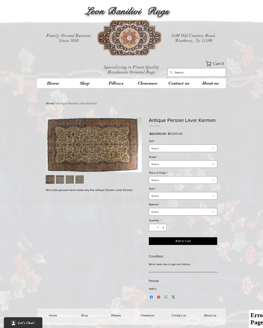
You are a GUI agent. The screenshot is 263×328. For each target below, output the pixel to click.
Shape (153, 156)
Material (154, 204)
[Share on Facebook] (151, 297)
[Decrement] (151, 227)
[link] (216, 63)
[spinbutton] (157, 227)
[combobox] (183, 148)
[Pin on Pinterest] (158, 297)
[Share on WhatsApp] (166, 297)
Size (152, 140)
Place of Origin (158, 172)
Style (152, 188)
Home (50, 103)
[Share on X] (173, 297)
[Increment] (163, 227)
